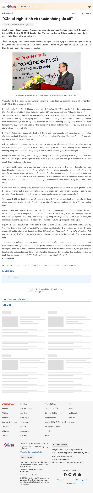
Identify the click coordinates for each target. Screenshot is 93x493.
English (47, 431)
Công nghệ (7, 13)
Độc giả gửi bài (81, 480)
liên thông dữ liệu (52, 265)
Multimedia (73, 413)
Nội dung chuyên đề (52, 426)
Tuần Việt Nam (50, 404)
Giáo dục (5, 431)
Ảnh (70, 404)
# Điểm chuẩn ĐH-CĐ (29, 7)
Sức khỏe (23, 413)
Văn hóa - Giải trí (26, 408)
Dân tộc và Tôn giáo (9, 422)
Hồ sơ (47, 436)
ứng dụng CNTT (22, 265)
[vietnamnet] (12, 8)
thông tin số (36, 265)
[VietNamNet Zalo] (79, 476)
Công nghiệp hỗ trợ (52, 408)
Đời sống (23, 404)
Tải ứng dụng (61, 480)
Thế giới (5, 436)
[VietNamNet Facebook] (65, 476)
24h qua (72, 422)
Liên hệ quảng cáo (60, 444)
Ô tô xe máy (24, 422)
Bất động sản (25, 431)
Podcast (72, 417)
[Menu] (3, 6)
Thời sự (5, 413)
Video (71, 408)
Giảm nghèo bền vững (53, 413)
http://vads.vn (63, 459)
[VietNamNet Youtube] (69, 476)
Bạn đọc (23, 436)
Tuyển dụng (71, 483)
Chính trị (5, 408)
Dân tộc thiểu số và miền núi (55, 422)
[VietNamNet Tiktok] (74, 476)
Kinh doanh (6, 417)
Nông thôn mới (50, 417)
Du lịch (23, 426)
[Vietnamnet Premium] (9, 405)
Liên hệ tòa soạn (27, 457)
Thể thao (5, 426)
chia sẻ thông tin (69, 265)
